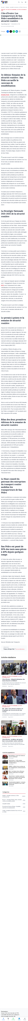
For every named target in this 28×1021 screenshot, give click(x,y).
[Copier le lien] (19, 31)
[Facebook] (8, 31)
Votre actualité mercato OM (8, 1016)
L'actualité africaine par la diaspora (10, 1014)
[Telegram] (16, 31)
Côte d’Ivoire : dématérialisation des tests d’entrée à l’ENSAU (13, 680)
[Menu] (25, 2)
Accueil (2, 7)
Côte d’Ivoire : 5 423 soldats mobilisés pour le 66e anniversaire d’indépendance (17, 761)
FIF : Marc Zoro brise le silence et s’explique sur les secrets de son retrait (12, 710)
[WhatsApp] (14, 31)
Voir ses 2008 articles (20, 649)
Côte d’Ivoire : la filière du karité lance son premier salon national (12, 740)
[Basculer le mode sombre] (22, 2)
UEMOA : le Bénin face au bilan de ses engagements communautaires (17, 767)
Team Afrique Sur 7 (10, 649)
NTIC (2, 285)
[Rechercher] (19, 2)
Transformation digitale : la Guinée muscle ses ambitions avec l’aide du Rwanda (17, 783)
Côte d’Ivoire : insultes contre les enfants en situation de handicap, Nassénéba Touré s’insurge (17, 777)
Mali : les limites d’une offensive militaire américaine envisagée (16, 772)
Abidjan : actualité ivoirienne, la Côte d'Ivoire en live (13, 10)
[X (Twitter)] (11, 31)
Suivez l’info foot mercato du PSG (10, 1013)
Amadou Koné (5, 94)
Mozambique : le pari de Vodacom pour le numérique (17, 756)
